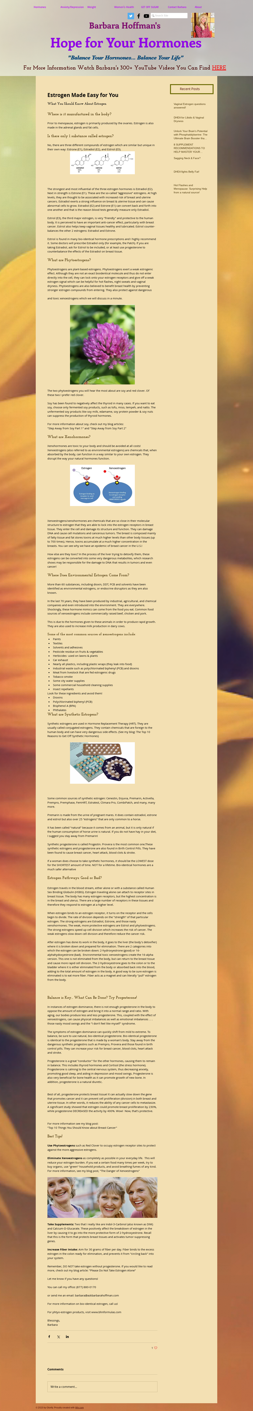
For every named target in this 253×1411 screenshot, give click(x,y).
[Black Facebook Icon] (138, 16)
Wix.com (79, 1407)
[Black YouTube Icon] (146, 16)
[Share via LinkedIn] (67, 1336)
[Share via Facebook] (49, 1336)
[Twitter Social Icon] (131, 16)
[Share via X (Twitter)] (58, 1336)
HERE (219, 68)
